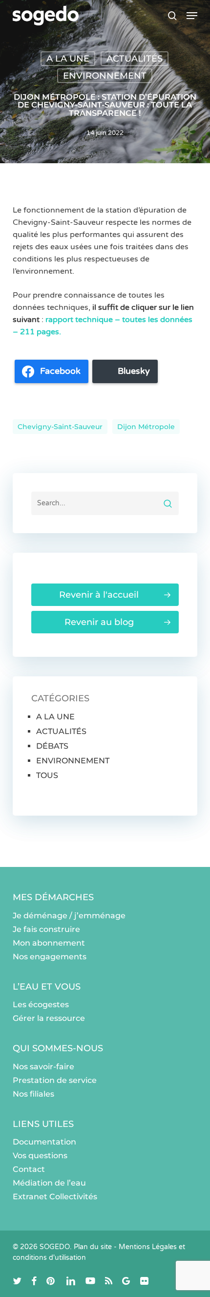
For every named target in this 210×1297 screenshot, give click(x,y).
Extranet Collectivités (55, 1196)
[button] (192, 16)
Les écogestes (41, 1004)
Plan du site (93, 1247)
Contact (29, 1169)
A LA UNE (67, 58)
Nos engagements (49, 956)
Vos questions (40, 1155)
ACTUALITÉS (134, 58)
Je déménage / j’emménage (69, 915)
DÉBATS (52, 746)
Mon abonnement (49, 943)
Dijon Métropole (146, 426)
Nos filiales (33, 1094)
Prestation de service (55, 1080)
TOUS (47, 775)
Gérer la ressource (49, 1018)
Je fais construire (46, 929)
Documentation (44, 1141)
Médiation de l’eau (49, 1183)
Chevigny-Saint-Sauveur (60, 426)
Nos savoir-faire (43, 1066)
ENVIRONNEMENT (105, 75)
